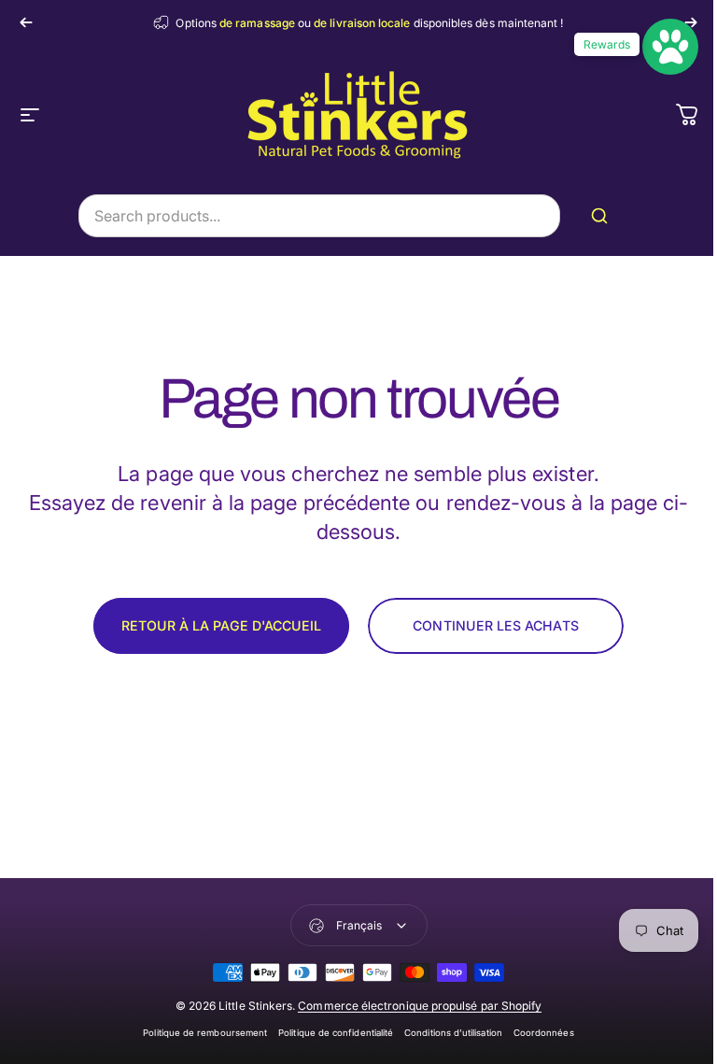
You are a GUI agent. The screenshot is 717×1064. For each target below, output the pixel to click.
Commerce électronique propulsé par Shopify (419, 1006)
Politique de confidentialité (335, 1033)
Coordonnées (543, 1033)
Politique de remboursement (205, 1033)
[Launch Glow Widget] (670, 47)
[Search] (603, 215)
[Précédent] (26, 22)
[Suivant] (690, 22)
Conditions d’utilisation (453, 1033)
